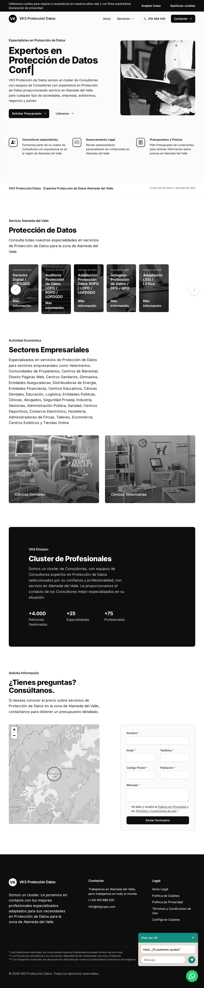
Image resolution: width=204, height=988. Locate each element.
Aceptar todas (151, 5)
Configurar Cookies (166, 919)
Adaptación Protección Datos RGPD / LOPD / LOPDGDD (88, 283)
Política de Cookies (165, 896)
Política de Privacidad (172, 806)
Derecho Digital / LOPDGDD (21, 279)
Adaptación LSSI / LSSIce (153, 279)
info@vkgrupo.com (101, 907)
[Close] (193, 938)
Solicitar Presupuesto (27, 113)
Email (131, 750)
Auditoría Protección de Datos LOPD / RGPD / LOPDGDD (54, 286)
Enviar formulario (158, 820)
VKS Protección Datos (37, 18)
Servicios (123, 18)
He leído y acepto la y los (160, 809)
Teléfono (167, 750)
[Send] (191, 959)
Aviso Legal (160, 889)
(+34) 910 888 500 (101, 900)
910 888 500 (156, 18)
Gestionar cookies (182, 5)
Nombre (133, 733)
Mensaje (133, 785)
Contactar (181, 18)
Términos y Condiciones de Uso (156, 811)
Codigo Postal (137, 767)
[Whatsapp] (192, 976)
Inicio (107, 18)
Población (168, 767)
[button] (194, 290)
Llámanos (62, 113)
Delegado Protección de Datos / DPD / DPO (120, 281)
